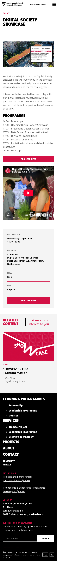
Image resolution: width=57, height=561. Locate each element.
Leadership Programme (23, 411)
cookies (21, 552)
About (8, 448)
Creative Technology (21, 437)
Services (11, 421)
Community (9, 461)
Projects (11, 442)
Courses (13, 416)
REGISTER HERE (28, 300)
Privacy (7, 465)
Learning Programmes (24, 399)
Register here (28, 159)
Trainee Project (18, 427)
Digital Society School (38, 4)
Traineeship (16, 406)
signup (46, 538)
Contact (11, 454)
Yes (45, 555)
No (51, 555)
